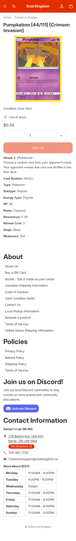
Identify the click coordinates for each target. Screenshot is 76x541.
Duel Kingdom (43, 526)
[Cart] (71, 6)
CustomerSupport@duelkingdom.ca (33, 459)
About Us (11, 266)
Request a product (18, 317)
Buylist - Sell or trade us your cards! (29, 279)
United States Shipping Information (29, 330)
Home (7, 17)
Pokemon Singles (26, 17)
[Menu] (5, 6)
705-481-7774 (18, 452)
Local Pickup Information (22, 311)
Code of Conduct (17, 292)
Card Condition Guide (20, 298)
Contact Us (12, 304)
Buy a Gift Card (15, 272)
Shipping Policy (15, 364)
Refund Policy (14, 357)
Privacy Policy (14, 351)
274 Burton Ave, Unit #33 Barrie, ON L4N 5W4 (25, 438)
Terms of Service (16, 324)
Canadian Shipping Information (26, 285)
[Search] (14, 6)
